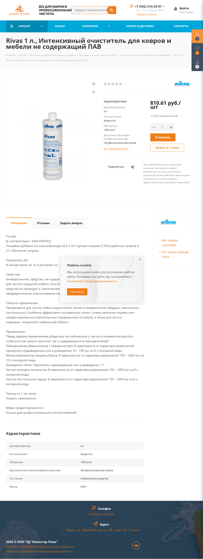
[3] (113, 84)
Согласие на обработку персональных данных (40, 546)
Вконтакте (136, 545)
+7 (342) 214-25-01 (148, 6)
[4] (117, 84)
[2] (109, 84)
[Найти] (111, 10)
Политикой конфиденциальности (92, 281)
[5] (121, 84)
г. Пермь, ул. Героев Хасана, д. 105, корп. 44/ (95, 530)
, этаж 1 (134, 530)
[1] (105, 84)
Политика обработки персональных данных (38, 551)
